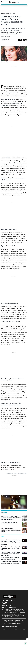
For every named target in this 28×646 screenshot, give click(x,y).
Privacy (4, 604)
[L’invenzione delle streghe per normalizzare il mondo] (24, 524)
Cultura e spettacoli (10, 13)
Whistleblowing (6, 605)
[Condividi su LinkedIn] (21, 40)
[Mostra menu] (1, 2)
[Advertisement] (14, 8)
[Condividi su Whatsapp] (26, 40)
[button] (14, 502)
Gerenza (4, 602)
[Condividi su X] (24, 40)
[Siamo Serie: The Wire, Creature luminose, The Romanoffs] (24, 558)
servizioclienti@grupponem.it (9, 626)
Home (2, 13)
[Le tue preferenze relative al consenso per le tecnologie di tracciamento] (25, 644)
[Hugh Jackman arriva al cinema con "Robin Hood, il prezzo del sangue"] (24, 562)
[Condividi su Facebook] (19, 40)
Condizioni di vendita (8, 600)
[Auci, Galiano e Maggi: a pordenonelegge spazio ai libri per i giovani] (24, 530)
